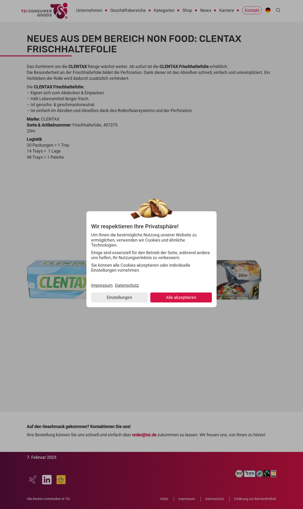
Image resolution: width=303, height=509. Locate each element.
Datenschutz (127, 285)
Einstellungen (119, 297)
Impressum (102, 285)
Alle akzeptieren (181, 297)
